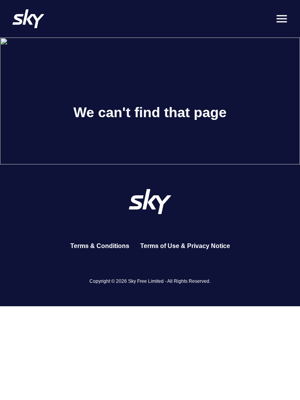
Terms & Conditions (99, 246)
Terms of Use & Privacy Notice (185, 246)
